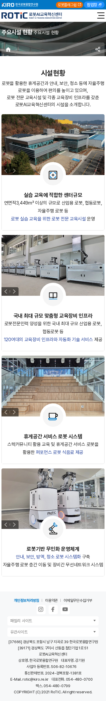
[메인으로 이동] (31, 15)
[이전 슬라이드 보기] (5, 170)
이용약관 (51, 600)
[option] (53, 144)
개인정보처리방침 (26, 600)
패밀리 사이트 (21, 620)
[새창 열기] (41, 609)
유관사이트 (19, 632)
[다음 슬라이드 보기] (14, 170)
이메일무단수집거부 (78, 600)
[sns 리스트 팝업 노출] (98, 49)
